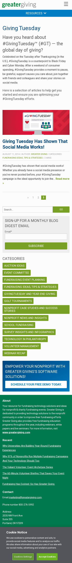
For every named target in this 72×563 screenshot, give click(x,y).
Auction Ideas (14, 265)
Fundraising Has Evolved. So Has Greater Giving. (29, 484)
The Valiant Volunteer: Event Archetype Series (28, 467)
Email (8, 231)
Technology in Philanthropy (25, 339)
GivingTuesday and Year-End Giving (29, 294)
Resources (35, 13)
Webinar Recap (14, 353)
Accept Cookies (47, 556)
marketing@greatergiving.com (25, 497)
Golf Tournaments (18, 301)
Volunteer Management (21, 346)
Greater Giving (39, 154)
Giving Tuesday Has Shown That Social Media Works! (35, 144)
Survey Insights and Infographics (29, 332)
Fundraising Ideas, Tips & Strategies (23, 158)
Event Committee (16, 272)
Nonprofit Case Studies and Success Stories (30, 309)
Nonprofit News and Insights (25, 318)
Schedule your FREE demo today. (36, 384)
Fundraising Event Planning (24, 279)
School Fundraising (18, 325)
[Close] (66, 532)
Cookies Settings (23, 556)
